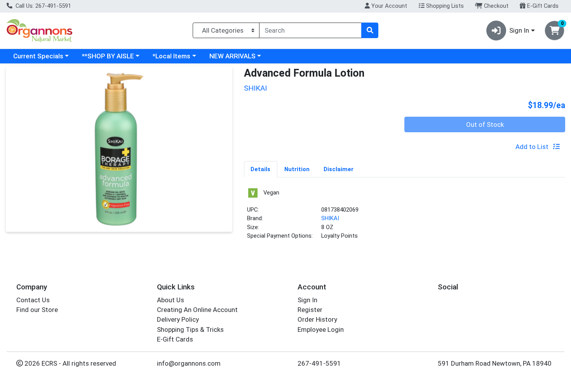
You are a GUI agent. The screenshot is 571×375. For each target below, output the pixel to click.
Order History (317, 319)
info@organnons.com (189, 363)
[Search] (369, 30)
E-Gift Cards (542, 5)
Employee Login (321, 329)
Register (310, 310)
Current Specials (38, 56)
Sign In (307, 300)
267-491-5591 (319, 363)
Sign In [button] (519, 30)
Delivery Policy (178, 319)
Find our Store (37, 310)
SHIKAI (330, 218)
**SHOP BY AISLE (108, 56)
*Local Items (171, 56)
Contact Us (33, 300)
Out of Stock (485, 124)
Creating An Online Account (197, 310)
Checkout (495, 5)
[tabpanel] (405, 216)
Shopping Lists (444, 5)
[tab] (261, 169)
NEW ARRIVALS (232, 56)
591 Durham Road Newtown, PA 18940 (495, 363)
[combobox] (310, 30)
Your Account (388, 5)
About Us (170, 300)
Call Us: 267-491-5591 (42, 5)
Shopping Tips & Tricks (190, 329)
